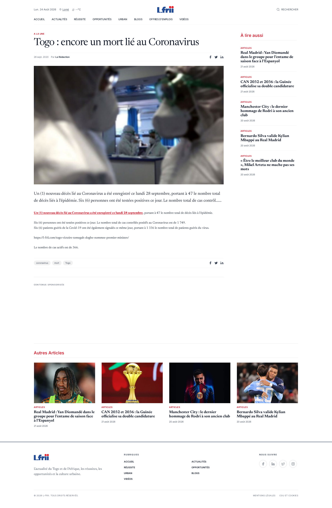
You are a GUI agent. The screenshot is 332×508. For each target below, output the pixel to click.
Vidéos (183, 19)
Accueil (39, 19)
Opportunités (102, 19)
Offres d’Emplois (161, 19)
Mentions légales (264, 495)
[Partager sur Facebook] (210, 57)
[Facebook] (263, 464)
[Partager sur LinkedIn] (222, 57)
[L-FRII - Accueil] (166, 9)
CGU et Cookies (288, 495)
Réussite (80, 19)
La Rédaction (62, 57)
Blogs (138, 19)
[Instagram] (293, 464)
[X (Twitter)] (283, 464)
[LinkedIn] (273, 464)
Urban (122, 19)
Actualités (59, 19)
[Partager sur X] (216, 57)
